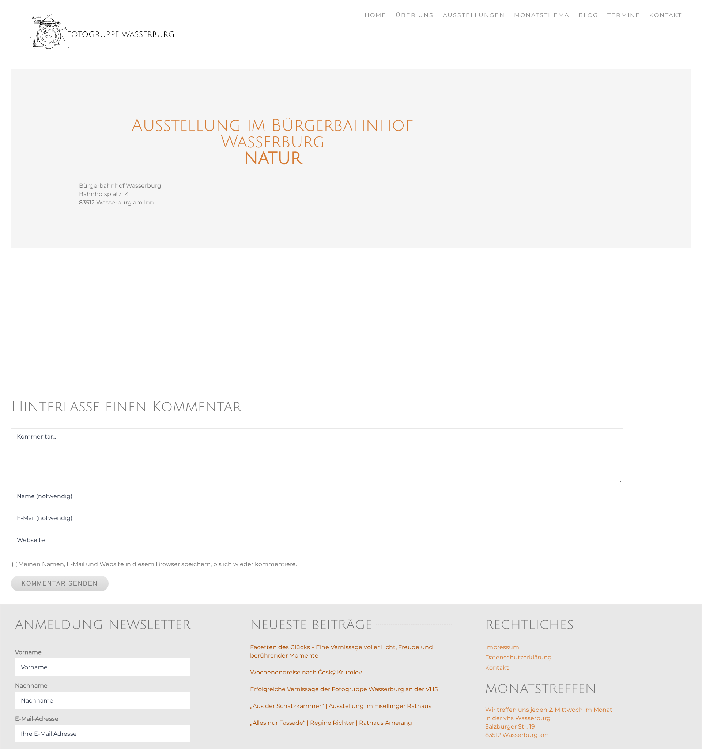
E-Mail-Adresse (36, 718)
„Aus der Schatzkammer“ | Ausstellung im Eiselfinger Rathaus (340, 706)
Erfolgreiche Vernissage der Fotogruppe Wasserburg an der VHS (344, 689)
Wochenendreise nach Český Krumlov (306, 672)
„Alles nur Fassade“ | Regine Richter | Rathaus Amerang (331, 722)
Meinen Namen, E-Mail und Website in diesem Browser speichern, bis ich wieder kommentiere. (157, 564)
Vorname (28, 652)
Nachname (31, 685)
